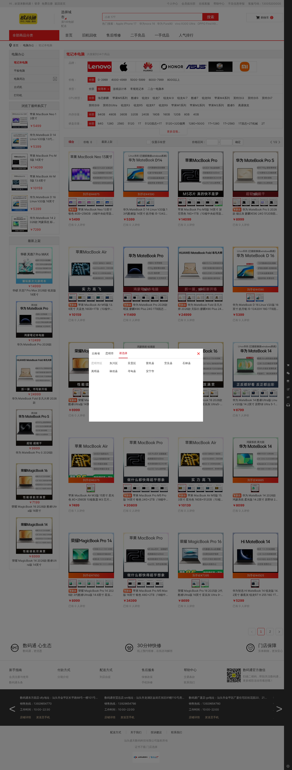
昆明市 (109, 353)
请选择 (123, 353)
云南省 (96, 353)
